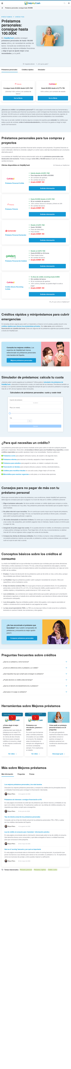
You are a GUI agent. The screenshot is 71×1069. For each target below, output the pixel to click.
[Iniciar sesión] (69, 3)
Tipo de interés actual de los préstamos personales (22, 817)
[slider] (9, 413)
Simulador (41, 70)
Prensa (31, 774)
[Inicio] (32, 3)
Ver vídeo (11, 754)
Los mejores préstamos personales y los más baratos (23, 784)
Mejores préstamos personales (21, 360)
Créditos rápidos (27, 70)
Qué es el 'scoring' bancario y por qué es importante (22, 849)
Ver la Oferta (18, 98)
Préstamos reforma (10, 459)
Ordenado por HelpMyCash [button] (62, 165)
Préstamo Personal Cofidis (14, 183)
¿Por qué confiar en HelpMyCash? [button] (60, 302)
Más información (7, 774)
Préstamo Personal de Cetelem (16, 261)
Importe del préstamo (16, 400)
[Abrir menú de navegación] (2, 3)
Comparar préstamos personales (21, 638)
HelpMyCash (9, 38)
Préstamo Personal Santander (15, 235)
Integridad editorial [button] (29, 64)
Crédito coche (52, 870)
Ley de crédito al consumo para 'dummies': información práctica (26, 832)
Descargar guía (57, 754)
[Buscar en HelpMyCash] (64, 3)
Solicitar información (47, 188)
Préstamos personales (9, 70)
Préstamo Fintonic (11, 209)
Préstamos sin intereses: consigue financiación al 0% (23, 799)
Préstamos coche (9, 456)
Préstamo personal (26, 870)
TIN (11, 418)
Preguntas (21, 774)
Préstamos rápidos (40, 870)
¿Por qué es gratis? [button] (42, 64)
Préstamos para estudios (12, 463)
